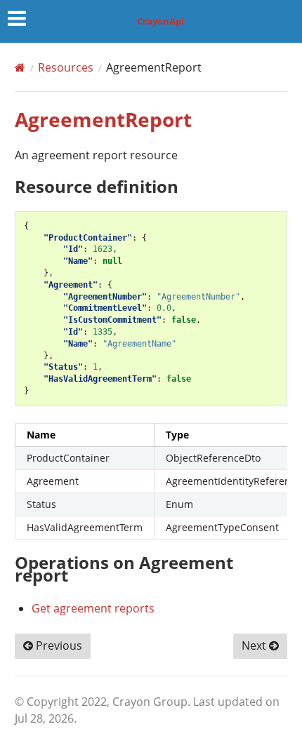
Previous (57, 645)
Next (255, 645)
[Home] (20, 67)
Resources (65, 67)
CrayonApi (160, 21)
